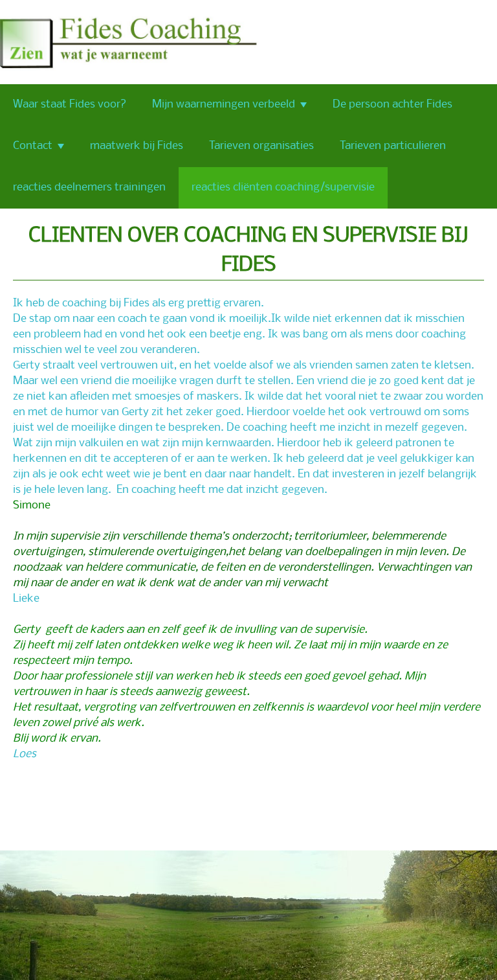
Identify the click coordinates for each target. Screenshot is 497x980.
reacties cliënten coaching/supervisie (283, 187)
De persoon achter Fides (392, 104)
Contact (32, 146)
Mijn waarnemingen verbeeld (223, 104)
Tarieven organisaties (261, 146)
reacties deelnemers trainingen (89, 187)
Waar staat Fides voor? (69, 104)
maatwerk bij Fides (136, 146)
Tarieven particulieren (393, 146)
